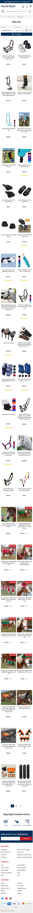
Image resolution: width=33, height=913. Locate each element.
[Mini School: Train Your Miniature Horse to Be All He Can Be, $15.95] (24, 119)
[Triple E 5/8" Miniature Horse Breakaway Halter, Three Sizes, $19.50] (8, 442)
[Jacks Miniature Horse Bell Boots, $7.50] (8, 225)
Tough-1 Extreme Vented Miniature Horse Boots (24, 93)
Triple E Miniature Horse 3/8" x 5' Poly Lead (24, 270)
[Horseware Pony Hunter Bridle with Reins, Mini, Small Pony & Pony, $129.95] (24, 442)
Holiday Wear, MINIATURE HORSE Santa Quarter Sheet (8, 563)
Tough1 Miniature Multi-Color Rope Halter (24, 489)
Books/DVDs (21, 865)
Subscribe (26, 838)
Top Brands (5, 880)
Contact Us (20, 852)
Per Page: (17, 27)
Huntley (3, 893)
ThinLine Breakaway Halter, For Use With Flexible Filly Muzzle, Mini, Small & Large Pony (24, 416)
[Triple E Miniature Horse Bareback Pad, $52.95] (24, 155)
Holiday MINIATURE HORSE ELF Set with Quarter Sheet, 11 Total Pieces (24, 526)
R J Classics (20, 886)
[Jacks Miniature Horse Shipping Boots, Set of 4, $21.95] (8, 369)
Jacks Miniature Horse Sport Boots (24, 200)
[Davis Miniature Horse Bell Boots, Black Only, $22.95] (8, 260)
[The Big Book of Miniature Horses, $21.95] (8, 155)
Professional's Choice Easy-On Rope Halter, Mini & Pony (8, 525)
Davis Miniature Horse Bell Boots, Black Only (8, 270)
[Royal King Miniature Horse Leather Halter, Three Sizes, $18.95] (8, 46)
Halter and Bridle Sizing (24, 857)
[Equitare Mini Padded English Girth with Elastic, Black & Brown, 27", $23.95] (24, 333)
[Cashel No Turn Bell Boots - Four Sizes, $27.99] (24, 225)
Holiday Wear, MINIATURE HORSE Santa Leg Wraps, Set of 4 (8, 599)
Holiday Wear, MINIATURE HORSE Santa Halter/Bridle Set (24, 563)
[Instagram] (10, 898)
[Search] (30, 11)
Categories (5, 862)
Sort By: (3, 27)
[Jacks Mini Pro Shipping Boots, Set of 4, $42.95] (24, 369)
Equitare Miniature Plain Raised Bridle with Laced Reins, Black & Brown (9, 93)
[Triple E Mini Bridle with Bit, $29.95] (8, 119)
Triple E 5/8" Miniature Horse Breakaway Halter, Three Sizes (8, 453)
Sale (18, 873)
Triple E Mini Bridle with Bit (8, 129)
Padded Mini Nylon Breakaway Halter (8, 489)
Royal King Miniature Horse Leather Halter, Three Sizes (8, 57)
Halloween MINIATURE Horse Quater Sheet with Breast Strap (8, 746)
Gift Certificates (5, 852)
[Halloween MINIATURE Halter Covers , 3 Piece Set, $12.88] (24, 735)
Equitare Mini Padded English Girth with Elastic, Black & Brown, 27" (24, 344)
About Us (3, 855)
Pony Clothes (5, 868)
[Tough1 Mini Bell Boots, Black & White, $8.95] (24, 46)
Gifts (2, 875)
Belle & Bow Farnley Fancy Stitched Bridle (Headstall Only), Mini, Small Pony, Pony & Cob (8, 307)
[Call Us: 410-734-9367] (26, 6)
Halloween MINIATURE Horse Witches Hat (24, 707)
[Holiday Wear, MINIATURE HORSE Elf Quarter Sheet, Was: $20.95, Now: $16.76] (8, 624)
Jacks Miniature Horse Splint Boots (8, 200)
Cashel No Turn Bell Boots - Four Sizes (24, 235)
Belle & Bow (4, 886)
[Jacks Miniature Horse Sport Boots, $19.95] (24, 190)
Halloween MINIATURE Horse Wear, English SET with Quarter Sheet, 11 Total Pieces (9, 709)
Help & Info (5, 846)
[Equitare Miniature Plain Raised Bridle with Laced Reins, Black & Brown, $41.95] (8, 82)
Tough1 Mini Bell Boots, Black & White (24, 56)
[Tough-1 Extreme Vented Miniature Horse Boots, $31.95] (24, 82)
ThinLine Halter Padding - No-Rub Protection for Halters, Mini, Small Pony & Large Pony (24, 783)
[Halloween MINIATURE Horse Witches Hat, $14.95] (24, 697)
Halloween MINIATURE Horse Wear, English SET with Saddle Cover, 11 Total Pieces (9, 783)
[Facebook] (2, 898)
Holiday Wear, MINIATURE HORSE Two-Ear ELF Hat (24, 671)
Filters (18, 34)
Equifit (3, 891)
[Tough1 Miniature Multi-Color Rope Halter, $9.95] (24, 479)
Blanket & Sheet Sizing (24, 855)
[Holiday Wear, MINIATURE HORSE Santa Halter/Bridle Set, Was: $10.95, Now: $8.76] (24, 552)
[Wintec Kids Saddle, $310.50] (8, 333)
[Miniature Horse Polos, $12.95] (8, 404)
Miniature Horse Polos (8, 414)
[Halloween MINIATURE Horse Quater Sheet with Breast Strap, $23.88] (8, 735)
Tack (2, 865)
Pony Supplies (21, 868)
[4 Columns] (26, 30)
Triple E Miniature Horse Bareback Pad (24, 165)
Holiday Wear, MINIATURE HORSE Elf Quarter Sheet (8, 635)
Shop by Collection (6, 873)
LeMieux (20, 883)
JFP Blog (3, 857)
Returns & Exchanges (23, 849)
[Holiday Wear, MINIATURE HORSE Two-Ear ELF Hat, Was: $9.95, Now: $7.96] (24, 661)
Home (2, 17)
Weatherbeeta (21, 888)
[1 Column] (22, 30)
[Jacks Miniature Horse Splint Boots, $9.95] (8, 190)
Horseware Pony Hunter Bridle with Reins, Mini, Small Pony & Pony (24, 453)
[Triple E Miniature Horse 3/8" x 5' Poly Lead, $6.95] (24, 260)
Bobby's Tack (5, 888)
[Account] (23, 6)
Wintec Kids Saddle (8, 343)
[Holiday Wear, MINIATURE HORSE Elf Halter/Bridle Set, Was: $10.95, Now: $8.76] (24, 624)
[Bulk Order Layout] (30, 30)
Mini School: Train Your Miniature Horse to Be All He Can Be (24, 130)
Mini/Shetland (21, 870)
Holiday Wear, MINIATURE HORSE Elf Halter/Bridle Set (24, 635)
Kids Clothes (4, 870)
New (18, 875)
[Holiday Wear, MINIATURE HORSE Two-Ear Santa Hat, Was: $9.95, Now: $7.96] (24, 588)
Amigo (3, 883)
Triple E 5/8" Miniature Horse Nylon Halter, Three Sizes (24, 306)
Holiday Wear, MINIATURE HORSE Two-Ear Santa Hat (24, 599)
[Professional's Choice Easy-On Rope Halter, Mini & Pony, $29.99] (8, 514)
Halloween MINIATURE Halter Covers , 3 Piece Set (24, 746)
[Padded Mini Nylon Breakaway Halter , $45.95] (8, 479)
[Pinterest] (6, 898)
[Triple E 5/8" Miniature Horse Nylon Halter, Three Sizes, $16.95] (24, 295)
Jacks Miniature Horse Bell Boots (8, 235)
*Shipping (4, 849)
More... (19, 893)
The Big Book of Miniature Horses (8, 165)
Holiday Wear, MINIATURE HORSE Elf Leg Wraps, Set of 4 (8, 672)
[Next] (20, 805)
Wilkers (19, 891)
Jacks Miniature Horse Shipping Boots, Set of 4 (8, 380)
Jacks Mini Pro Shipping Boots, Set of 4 (24, 380)
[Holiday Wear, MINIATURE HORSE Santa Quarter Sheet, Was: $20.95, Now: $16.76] (8, 552)
